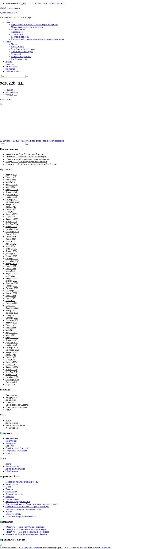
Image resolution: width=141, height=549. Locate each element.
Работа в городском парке (18, 501)
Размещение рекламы (21, 56)
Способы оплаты (13, 514)
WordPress (106, 548)
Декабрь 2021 (12, 313)
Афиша (9, 61)
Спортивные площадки (22, 51)
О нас (8, 487)
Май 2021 (10, 330)
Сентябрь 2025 (12, 202)
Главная (9, 22)
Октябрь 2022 (12, 288)
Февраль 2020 (12, 367)
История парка (18, 29)
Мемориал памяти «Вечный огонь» (27, 27)
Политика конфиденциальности (21, 516)
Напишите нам (13, 71)
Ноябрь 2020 (11, 345)
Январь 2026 (11, 192)
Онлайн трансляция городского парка (23, 509)
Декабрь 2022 (12, 283)
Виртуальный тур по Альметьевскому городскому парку (37, 39)
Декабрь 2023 (12, 254)
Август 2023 (11, 263)
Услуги (9, 42)
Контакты (10, 69)
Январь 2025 (11, 221)
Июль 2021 (11, 325)
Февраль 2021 (12, 337)
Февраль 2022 (12, 308)
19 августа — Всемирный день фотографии (26, 157)
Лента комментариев (15, 425)
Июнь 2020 (11, 357)
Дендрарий (16, 54)
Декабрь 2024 (12, 224)
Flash (84, 548)
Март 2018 (10, 384)
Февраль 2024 (12, 249)
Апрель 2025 (11, 214)
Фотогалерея (11, 66)
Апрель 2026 (11, 184)
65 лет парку (17, 34)
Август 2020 (11, 352)
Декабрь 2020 (12, 342)
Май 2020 (10, 360)
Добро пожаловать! (9, 13)
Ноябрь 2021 (11, 315)
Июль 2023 (11, 266)
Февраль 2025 (12, 219)
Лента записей (12, 423)
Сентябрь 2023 (12, 261)
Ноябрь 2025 (11, 197)
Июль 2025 (11, 207)
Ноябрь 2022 (11, 286)
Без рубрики (11, 397)
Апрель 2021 (11, 332)
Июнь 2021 (11, 327)
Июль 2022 (11, 295)
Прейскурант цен (19, 59)
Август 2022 (11, 293)
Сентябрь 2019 (12, 379)
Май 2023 (10, 271)
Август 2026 (11, 175)
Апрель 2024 (11, 244)
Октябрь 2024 (12, 229)
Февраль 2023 (12, 278)
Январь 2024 (11, 251)
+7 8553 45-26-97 (57, 3)
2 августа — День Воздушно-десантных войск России (31, 164)
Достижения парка (20, 37)
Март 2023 (10, 276)
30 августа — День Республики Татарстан (25, 154)
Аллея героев (17, 32)
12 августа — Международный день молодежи (28, 159)
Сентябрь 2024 (12, 231)
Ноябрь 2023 (11, 256)
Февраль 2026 (12, 189)
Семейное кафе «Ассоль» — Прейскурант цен (27, 506)
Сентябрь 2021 (12, 320)
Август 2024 (11, 234)
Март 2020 (10, 364)
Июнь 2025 (11, 209)
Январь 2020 (11, 369)
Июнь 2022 (11, 298)
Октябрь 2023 (12, 258)
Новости (10, 64)
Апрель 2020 (11, 362)
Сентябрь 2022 (12, 291)
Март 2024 (10, 246)
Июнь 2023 (11, 268)
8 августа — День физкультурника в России (26, 161)
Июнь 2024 (11, 239)
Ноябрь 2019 (11, 374)
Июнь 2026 (11, 180)
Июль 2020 (11, 355)
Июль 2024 (11, 236)
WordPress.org (12, 428)
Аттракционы (17, 46)
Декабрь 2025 (12, 194)
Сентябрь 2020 (12, 350)
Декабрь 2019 (12, 372)
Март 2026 (10, 187)
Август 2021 (11, 323)
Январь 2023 (11, 281)
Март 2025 (10, 217)
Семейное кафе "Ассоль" (17, 405)
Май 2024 (10, 241)
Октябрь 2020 (12, 347)
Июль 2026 (11, 177)
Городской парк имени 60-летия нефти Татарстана (34, 24)
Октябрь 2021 (12, 318)
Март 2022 (10, 305)
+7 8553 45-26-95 (40, 3)
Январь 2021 (11, 340)
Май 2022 (10, 300)
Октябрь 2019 (12, 377)
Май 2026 (10, 182)
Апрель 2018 (11, 382)
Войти (9, 420)
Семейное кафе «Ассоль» (23, 49)
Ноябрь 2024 (11, 226)
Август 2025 (11, 204)
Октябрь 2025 (12, 199)
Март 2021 (10, 335)
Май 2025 (10, 212)
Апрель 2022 (11, 303)
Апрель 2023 (11, 273)
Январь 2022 (11, 310)
